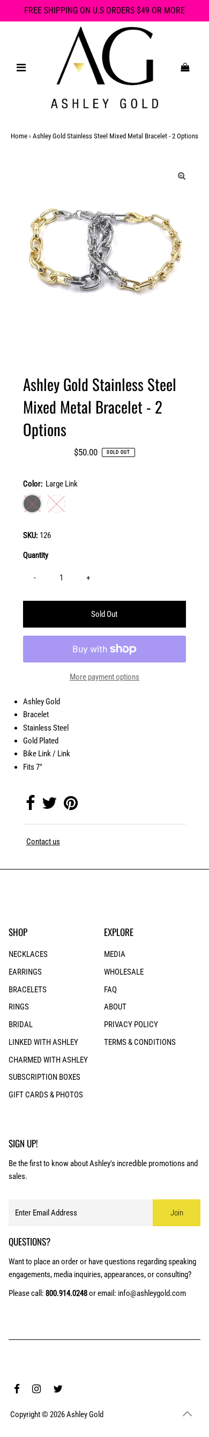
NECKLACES (28, 954)
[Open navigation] (21, 67)
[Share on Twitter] (49, 806)
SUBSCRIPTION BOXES (44, 1077)
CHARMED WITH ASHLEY (48, 1060)
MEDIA (114, 954)
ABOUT (115, 1007)
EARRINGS (25, 972)
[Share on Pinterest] (71, 806)
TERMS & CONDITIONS (140, 1042)
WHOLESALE (124, 972)
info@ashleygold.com (152, 1293)
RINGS (19, 1007)
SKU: (30, 535)
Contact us (43, 841)
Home (19, 136)
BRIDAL (21, 1024)
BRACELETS (28, 989)
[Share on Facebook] (30, 806)
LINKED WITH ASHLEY (43, 1042)
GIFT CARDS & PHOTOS (46, 1095)
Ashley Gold (84, 1414)
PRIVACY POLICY (131, 1024)
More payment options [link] (104, 677)
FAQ (110, 989)
